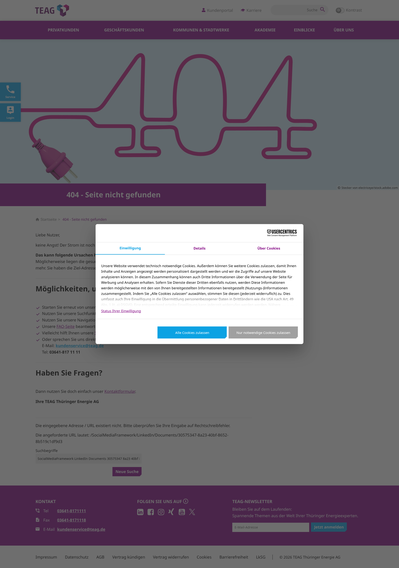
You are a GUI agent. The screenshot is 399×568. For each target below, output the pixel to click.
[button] (389, 558)
